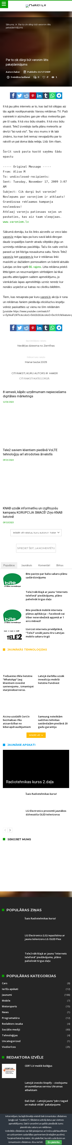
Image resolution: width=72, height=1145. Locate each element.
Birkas (59, 565)
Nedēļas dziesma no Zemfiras (36, 343)
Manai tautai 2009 (36, 360)
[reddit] (26, 95)
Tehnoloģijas (10, 1035)
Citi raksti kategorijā (34, 378)
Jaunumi (7, 994)
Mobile (6, 1000)
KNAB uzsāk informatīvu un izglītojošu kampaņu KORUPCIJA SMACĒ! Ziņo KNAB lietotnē (32, 512)
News (5, 1012)
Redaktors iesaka (12, 1023)
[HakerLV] (36, 4)
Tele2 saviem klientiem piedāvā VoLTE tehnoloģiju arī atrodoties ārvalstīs (30, 452)
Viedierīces (9, 1047)
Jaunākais (26, 565)
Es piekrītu (54, 1142)
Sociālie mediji (11, 1029)
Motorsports (9, 1006)
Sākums (10, 24)
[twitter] (20, 95)
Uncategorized (11, 1041)
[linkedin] (39, 95)
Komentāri (44, 565)
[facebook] (13, 95)
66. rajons (35, 266)
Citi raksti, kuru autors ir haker (35, 373)
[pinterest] (33, 95)
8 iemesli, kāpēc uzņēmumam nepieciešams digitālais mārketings (34, 394)
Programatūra (11, 1018)
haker (17, 71)
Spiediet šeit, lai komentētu (36, 548)
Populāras (9, 565)
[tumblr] (46, 95)
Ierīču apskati (10, 989)
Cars (4, 983)
